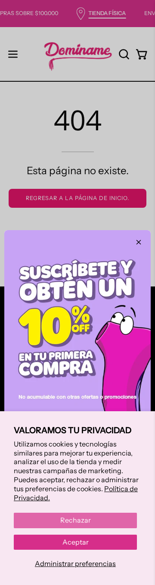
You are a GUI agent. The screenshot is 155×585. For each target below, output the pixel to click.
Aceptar (75, 542)
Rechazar (75, 520)
